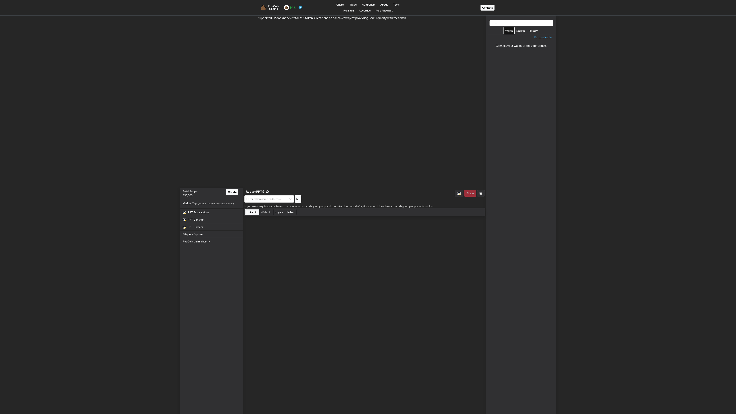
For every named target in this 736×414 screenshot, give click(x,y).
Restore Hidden (543, 37)
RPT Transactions (198, 212)
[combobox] (265, 198)
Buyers (279, 212)
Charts (340, 4)
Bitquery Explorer (193, 234)
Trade (353, 4)
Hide (233, 192)
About (384, 4)
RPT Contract (196, 219)
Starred (520, 30)
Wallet (509, 30)
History (533, 30)
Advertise (365, 10)
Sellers (291, 212)
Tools (396, 4)
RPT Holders (195, 226)
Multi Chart (368, 4)
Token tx (252, 212)
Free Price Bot (384, 10)
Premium (348, 10)
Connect (487, 7)
